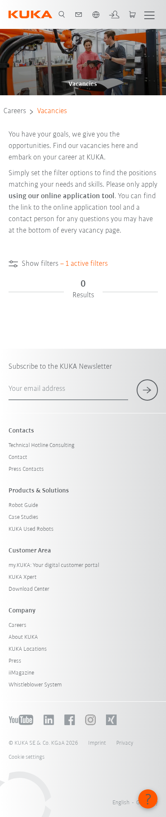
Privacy (124, 743)
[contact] (79, 14)
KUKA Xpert (23, 577)
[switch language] (96, 14)
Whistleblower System (35, 685)
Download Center (29, 589)
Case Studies (23, 517)
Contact (18, 457)
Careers (14, 111)
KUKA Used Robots (31, 529)
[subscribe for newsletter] (147, 390)
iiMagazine (21, 673)
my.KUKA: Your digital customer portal (54, 565)
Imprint (97, 743)
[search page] (62, 14)
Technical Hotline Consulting (41, 445)
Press (15, 661)
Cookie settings (27, 757)
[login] (114, 14)
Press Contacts (26, 469)
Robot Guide (23, 505)
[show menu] (149, 14)
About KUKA (23, 637)
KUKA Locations (28, 649)
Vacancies (52, 111)
